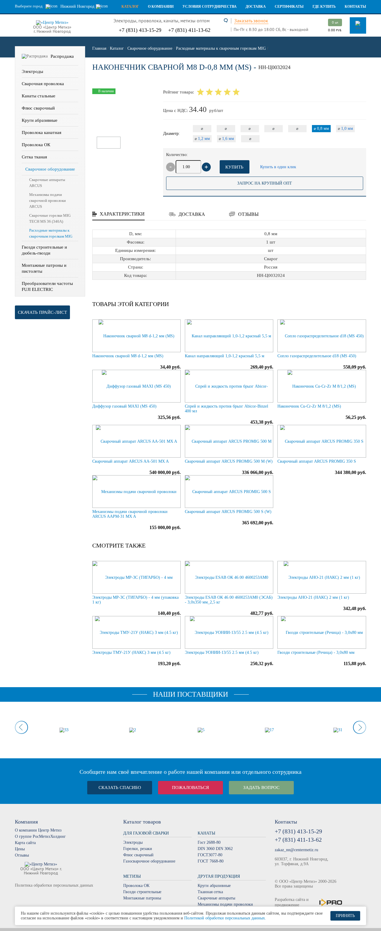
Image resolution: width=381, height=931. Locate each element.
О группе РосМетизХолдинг (40, 836)
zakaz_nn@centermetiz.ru (296, 850)
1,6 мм (226, 138)
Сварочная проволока (43, 83)
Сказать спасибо (120, 787)
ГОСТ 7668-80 (211, 861)
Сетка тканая (34, 157)
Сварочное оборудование (50, 169)
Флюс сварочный (38, 108)
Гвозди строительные (142, 892)
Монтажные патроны (142, 898)
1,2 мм (202, 138)
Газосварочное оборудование (149, 861)
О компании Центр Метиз (38, 830)
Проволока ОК (36, 144)
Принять (345, 915)
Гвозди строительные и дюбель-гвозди (44, 250)
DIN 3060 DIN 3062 (215, 848)
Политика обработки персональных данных (54, 885)
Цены (20, 849)
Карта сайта (25, 842)
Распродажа (62, 56)
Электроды (32, 71)
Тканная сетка (210, 892)
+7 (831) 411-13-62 (189, 30)
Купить (234, 167)
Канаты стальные (38, 95)
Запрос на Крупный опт (264, 183)
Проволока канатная (41, 132)
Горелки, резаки (137, 848)
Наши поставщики (190, 694)
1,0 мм (345, 128)
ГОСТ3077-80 (210, 855)
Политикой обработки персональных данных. (225, 918)
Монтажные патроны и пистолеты (44, 268)
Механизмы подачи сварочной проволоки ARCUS (47, 200)
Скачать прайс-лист (42, 312)
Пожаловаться (190, 787)
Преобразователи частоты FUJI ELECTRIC (47, 286)
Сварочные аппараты (216, 898)
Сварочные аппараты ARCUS (47, 182)
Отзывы (22, 855)
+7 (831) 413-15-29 (140, 30)
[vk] (18, 896)
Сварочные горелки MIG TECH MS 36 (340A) (50, 218)
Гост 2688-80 (209, 842)
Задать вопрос (261, 787)
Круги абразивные (39, 120)
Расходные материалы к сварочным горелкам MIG (50, 233)
